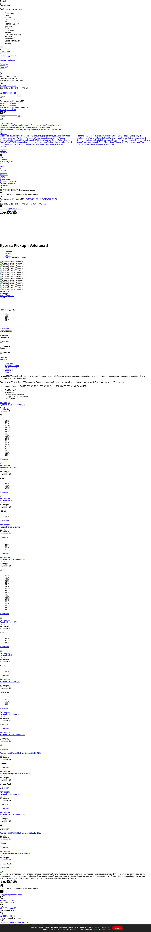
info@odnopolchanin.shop (11, 209)
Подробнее (106, 929)
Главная (3, 159)
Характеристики (7, 296)
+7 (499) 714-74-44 (8, 103)
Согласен (117, 928)
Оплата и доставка (8, 181)
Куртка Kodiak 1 (7, 501)
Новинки (4, 170)
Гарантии (4, 185)
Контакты (4, 175)
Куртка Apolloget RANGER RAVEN (15, 774)
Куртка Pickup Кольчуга (10, 527)
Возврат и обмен (7, 183)
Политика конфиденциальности (14, 922)
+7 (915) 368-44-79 (8, 105)
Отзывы (3, 173)
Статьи (3, 177)
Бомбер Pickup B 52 (8, 468)
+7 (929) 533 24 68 (8, 110)
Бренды (3, 166)
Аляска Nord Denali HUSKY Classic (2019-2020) (21, 753)
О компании (5, 179)
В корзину (4, 329)
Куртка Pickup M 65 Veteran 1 (12, 405)
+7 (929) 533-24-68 (8, 916)
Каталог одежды (7, 162)
